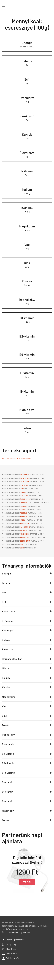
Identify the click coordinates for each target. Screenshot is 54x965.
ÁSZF (4, 932)
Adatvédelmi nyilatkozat (19, 932)
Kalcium (27, 208)
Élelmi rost (27, 153)
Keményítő (27, 116)
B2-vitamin (27, 336)
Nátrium (27, 171)
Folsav (27, 428)
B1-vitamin (27, 318)
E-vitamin (27, 391)
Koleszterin (8, 611)
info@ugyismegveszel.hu (17, 929)
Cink (27, 263)
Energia (27, 43)
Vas (27, 244)
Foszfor (27, 281)
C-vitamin (27, 373)
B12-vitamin (8, 772)
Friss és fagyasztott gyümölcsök (16, 458)
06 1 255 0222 (21, 925)
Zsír (27, 79)
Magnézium (27, 226)
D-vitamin (7, 791)
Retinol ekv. (27, 300)
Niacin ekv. (27, 410)
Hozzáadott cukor (12, 658)
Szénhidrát (27, 98)
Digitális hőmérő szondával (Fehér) (27, 860)
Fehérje (27, 61)
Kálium (27, 189)
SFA (4, 601)
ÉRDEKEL (27, 882)
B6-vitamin (27, 354)
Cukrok (27, 134)
